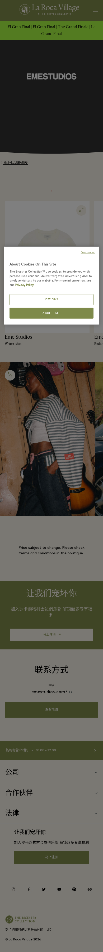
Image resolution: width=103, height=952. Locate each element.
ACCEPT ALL (51, 313)
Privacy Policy (24, 285)
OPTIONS (51, 299)
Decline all (88, 252)
